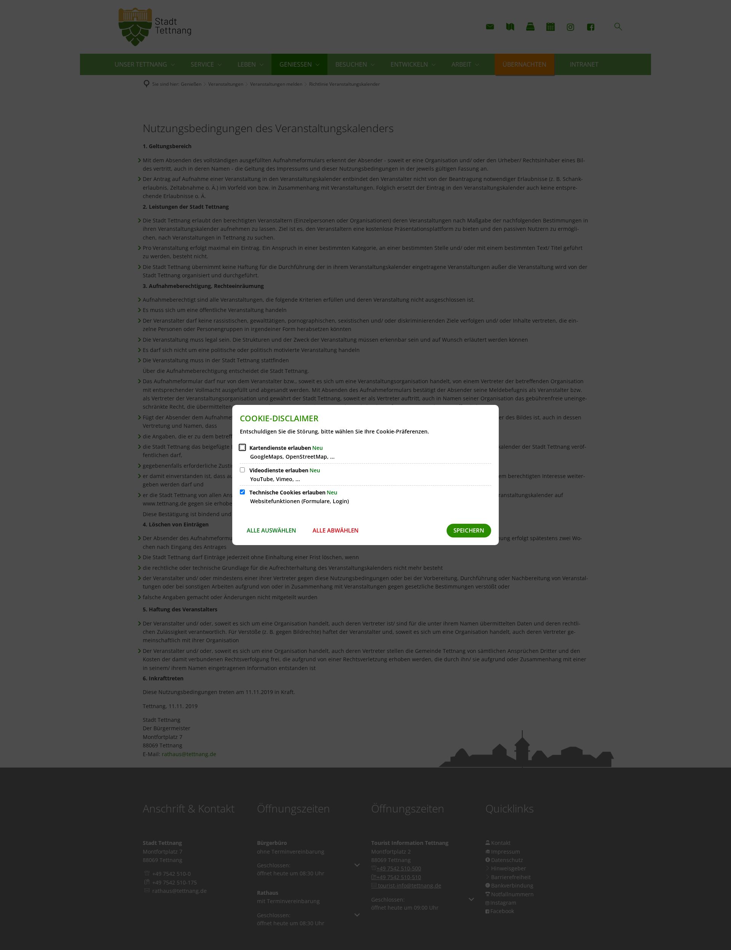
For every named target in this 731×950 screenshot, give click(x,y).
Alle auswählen (271, 530)
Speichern (468, 530)
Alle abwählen (336, 530)
